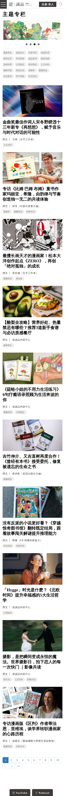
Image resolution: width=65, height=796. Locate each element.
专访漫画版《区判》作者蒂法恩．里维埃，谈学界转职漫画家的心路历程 (32, 728)
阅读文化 (20, 70)
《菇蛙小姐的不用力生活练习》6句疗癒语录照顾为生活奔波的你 (32, 394)
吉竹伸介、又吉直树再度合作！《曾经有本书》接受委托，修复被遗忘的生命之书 (32, 461)
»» (18, 766)
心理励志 (20, 64)
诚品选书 (32, 58)
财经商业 (32, 64)
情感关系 (45, 52)
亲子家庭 (20, 76)
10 (57, 760)
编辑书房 (7, 70)
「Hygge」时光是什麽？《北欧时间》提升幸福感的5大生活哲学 (31, 595)
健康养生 (7, 52)
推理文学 (7, 58)
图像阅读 (43, 70)
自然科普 (7, 64)
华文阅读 (20, 58)
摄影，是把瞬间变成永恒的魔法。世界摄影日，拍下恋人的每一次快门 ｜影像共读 (32, 661)
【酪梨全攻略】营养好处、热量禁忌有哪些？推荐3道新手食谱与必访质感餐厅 (32, 327)
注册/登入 (48, 4)
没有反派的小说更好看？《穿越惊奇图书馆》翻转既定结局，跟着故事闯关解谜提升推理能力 (32, 528)
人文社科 (45, 64)
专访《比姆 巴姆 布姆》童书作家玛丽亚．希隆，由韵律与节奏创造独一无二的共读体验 (32, 194)
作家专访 (30, 211)
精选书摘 (45, 58)
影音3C (6, 679)
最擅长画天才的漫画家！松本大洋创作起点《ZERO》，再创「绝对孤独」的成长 (32, 260)
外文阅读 (32, 76)
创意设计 (20, 52)
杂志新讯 (7, 76)
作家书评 (32, 52)
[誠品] (20, 4)
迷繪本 (31, 70)
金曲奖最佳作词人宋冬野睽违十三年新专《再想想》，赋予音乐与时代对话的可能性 (32, 127)
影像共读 (31, 679)
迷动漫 (19, 278)
